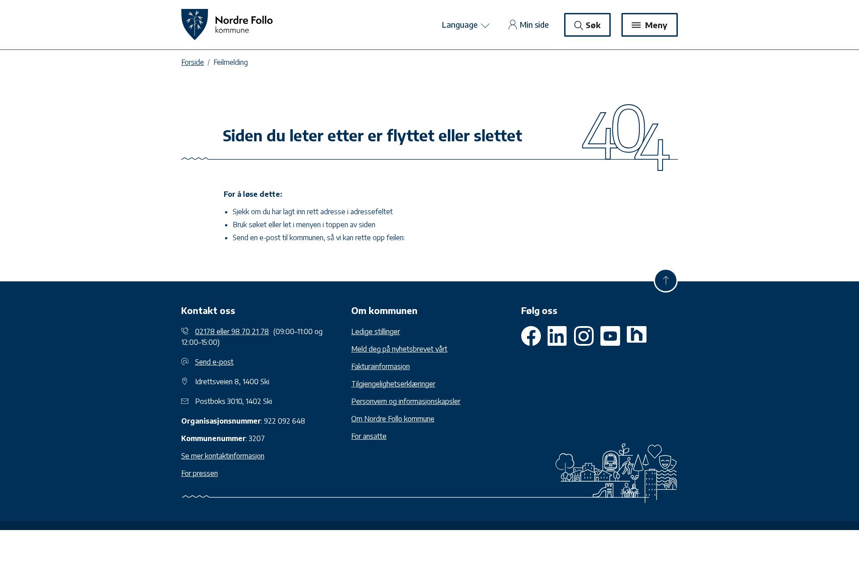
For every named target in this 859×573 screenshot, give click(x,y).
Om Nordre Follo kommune (392, 418)
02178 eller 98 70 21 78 (232, 331)
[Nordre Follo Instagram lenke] (610, 336)
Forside (192, 62)
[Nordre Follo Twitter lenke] (557, 336)
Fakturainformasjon (380, 366)
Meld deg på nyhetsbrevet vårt (399, 348)
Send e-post (214, 361)
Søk (593, 25)
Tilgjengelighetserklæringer (393, 383)
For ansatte (369, 436)
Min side (534, 24)
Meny (655, 25)
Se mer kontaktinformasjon (222, 455)
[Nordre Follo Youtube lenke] (584, 336)
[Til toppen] (666, 280)
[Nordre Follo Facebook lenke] (531, 336)
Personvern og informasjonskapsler (405, 401)
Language (461, 24)
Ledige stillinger (375, 331)
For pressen (199, 473)
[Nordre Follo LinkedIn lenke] (636, 336)
